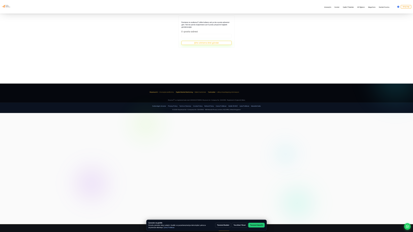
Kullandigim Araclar (159, 106)
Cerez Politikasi (221, 106)
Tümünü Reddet (223, 225)
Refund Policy (209, 106)
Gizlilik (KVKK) (233, 106)
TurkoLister (223, 92)
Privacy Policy (172, 106)
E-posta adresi (189, 31)
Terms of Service (185, 106)
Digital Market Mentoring (191, 92)
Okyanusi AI (161, 92)
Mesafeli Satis (256, 106)
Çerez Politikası (168, 227)
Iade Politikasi (244, 106)
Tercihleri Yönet (239, 225)
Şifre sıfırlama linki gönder (206, 42)
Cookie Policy (198, 106)
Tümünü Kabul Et (256, 225)
